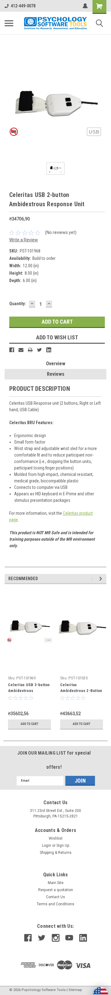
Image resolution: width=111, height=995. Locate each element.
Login (46, 845)
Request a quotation (55, 890)
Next (101, 578)
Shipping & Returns (56, 852)
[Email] (20, 349)
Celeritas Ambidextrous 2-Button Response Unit (81, 690)
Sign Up (62, 845)
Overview (55, 363)
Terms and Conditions (55, 904)
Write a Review (23, 239)
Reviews (55, 374)
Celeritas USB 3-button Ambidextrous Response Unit (29, 690)
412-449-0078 (23, 5)
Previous (93, 578)
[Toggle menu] (9, 23)
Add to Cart (29, 724)
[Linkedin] (48, 349)
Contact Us (55, 897)
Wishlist (56, 838)
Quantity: (17, 303)
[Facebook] (11, 349)
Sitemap (75, 990)
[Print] (30, 349)
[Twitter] (39, 349)
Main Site (56, 883)
